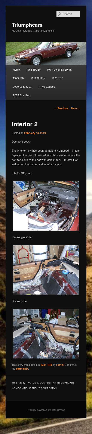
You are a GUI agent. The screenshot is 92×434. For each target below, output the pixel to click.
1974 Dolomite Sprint (59, 69)
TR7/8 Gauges (46, 86)
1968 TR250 (33, 69)
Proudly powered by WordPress (46, 410)
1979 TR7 (18, 78)
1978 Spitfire (38, 78)
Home (16, 69)
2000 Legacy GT (22, 86)
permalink (22, 368)
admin (60, 365)
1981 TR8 (57, 78)
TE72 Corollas (21, 95)
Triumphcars (27, 24)
